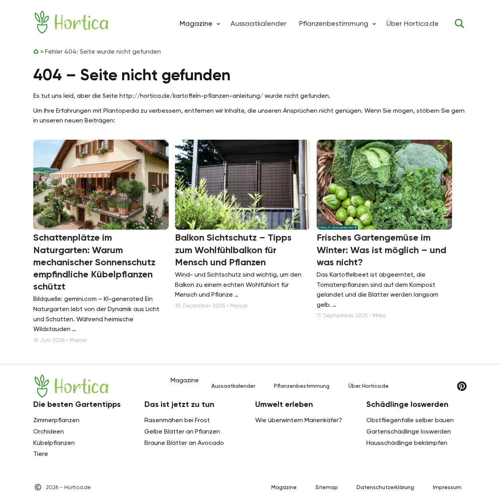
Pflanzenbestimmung (333, 23)
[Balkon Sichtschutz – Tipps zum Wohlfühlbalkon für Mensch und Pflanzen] (242, 185)
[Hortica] (71, 22)
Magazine (284, 487)
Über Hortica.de (412, 23)
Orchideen (48, 431)
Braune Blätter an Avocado (184, 442)
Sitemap (326, 487)
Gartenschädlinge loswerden (408, 431)
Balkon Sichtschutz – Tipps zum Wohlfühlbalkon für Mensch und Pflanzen (233, 249)
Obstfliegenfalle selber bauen (410, 420)
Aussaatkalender (259, 23)
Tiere (40, 453)
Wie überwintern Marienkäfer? (298, 420)
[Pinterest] (462, 386)
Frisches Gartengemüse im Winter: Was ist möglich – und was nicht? (381, 249)
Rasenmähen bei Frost (177, 420)
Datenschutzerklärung (385, 487)
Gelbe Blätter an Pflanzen (182, 431)
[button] (218, 23)
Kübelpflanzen (54, 442)
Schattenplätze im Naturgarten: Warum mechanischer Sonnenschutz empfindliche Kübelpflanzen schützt (94, 262)
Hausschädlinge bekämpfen (406, 442)
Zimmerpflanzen (56, 420)
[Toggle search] (459, 23)
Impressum (447, 487)
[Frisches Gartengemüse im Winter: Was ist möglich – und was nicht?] (384, 185)
